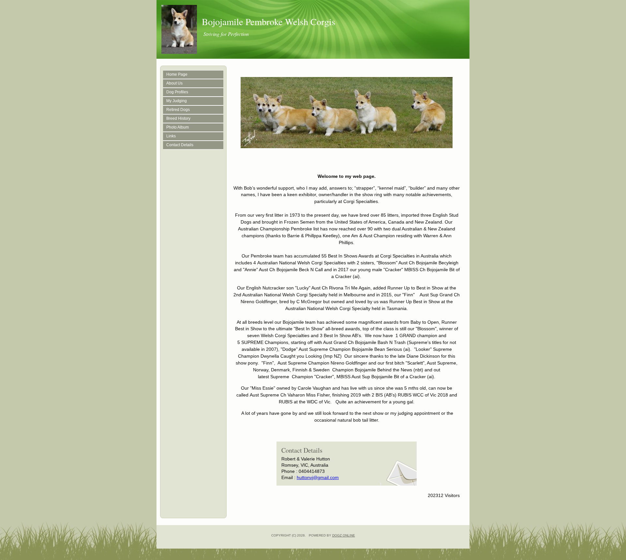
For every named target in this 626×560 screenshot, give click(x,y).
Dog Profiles (177, 92)
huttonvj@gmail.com (318, 477)
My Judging (176, 101)
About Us (174, 83)
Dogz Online (343, 535)
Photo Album (177, 127)
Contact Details (179, 145)
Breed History (178, 118)
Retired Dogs (178, 109)
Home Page (176, 74)
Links (171, 136)
